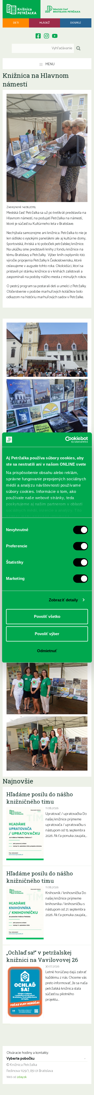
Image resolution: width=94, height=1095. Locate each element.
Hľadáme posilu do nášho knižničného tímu (39, 798)
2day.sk (22, 1077)
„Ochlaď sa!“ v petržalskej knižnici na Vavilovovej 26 (42, 956)
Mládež (44, 22)
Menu (50, 64)
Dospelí (75, 22)
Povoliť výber (47, 633)
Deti (16, 22)
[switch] (80, 546)
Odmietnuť (47, 651)
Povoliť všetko (47, 616)
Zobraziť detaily (63, 600)
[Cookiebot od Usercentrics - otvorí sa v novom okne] (66, 439)
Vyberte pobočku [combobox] (20, 1059)
